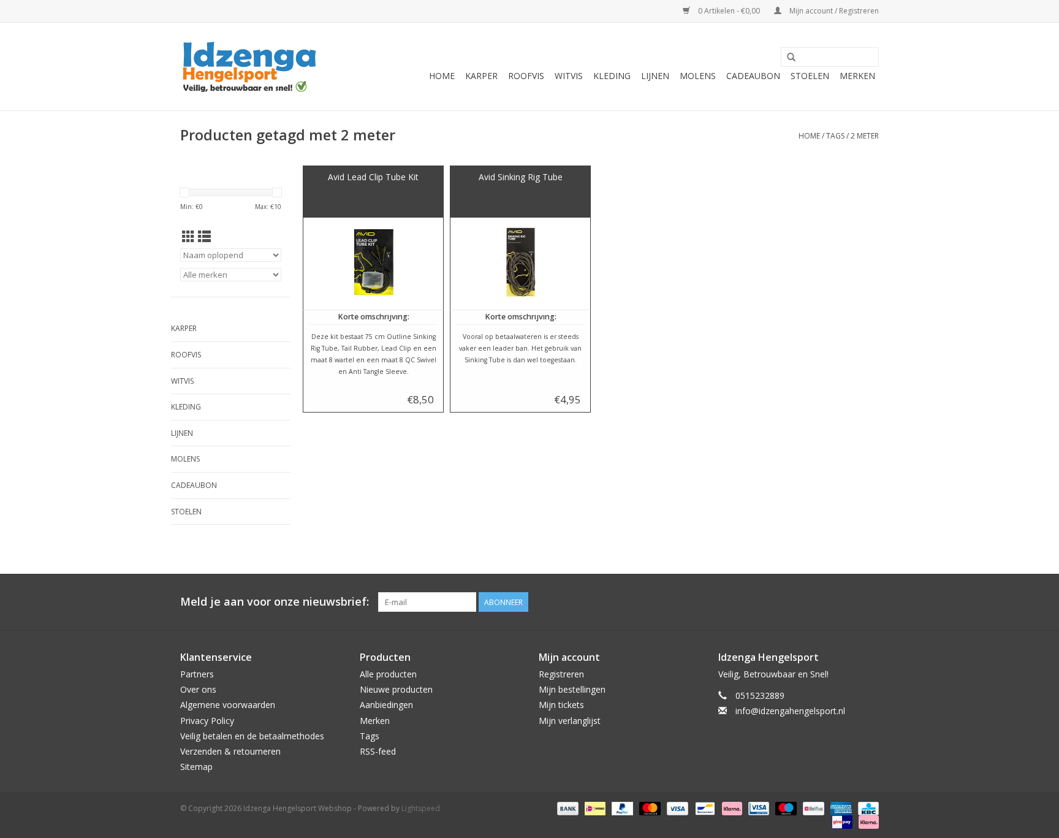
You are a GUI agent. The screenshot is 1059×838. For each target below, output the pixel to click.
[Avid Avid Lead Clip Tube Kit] (373, 264)
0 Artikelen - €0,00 (729, 11)
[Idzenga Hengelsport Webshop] (255, 66)
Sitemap (196, 766)
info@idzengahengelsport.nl (790, 711)
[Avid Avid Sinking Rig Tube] (520, 264)
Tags (835, 136)
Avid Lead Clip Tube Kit (373, 177)
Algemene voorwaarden (227, 704)
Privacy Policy (207, 720)
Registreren (561, 674)
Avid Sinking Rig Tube (521, 177)
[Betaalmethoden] (566, 808)
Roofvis (526, 76)
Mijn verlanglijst (570, 720)
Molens (698, 76)
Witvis (569, 76)
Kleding (612, 76)
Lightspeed (420, 808)
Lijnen (655, 76)
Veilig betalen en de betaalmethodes (252, 736)
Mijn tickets (561, 704)
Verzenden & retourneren (230, 751)
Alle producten (388, 674)
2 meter (865, 136)
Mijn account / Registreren (833, 11)
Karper (481, 76)
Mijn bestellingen (572, 689)
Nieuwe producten (396, 689)
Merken (857, 76)
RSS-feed (378, 751)
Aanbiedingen (386, 704)
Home (442, 76)
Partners (197, 674)
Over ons (198, 689)
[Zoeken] (791, 57)
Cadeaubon (753, 76)
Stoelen (810, 76)
